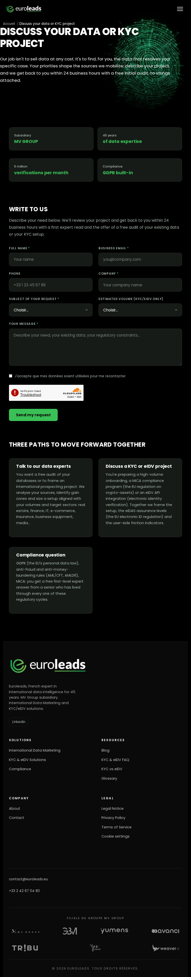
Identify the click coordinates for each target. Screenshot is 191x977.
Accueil (9, 23)
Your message (23, 324)
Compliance (20, 768)
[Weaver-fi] (165, 947)
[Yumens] (114, 931)
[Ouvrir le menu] (180, 9)
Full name (19, 248)
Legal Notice (112, 808)
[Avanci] (165, 931)
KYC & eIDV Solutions (27, 759)
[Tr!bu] (25, 947)
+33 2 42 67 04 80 (24, 891)
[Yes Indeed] (95, 947)
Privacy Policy (113, 817)
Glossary (109, 778)
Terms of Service (116, 827)
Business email (113, 248)
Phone (15, 273)
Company (108, 273)
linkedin (18, 722)
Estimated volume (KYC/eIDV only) (130, 299)
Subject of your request (34, 299)
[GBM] (70, 931)
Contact (16, 817)
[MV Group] (25, 931)
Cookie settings (115, 836)
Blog (105, 750)
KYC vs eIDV (111, 768)
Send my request (33, 415)
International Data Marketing (34, 750)
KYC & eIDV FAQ (115, 759)
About (14, 808)
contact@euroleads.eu (28, 879)
